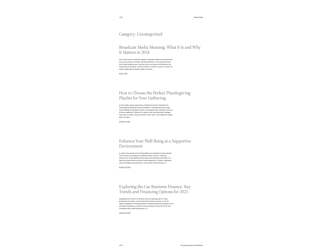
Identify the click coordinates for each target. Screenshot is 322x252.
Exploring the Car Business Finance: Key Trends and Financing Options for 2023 (155, 189)
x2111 (121, 17)
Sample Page (198, 17)
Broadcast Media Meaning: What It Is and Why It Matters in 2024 (160, 50)
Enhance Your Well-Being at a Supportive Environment (155, 143)
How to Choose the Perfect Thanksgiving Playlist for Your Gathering (154, 95)
